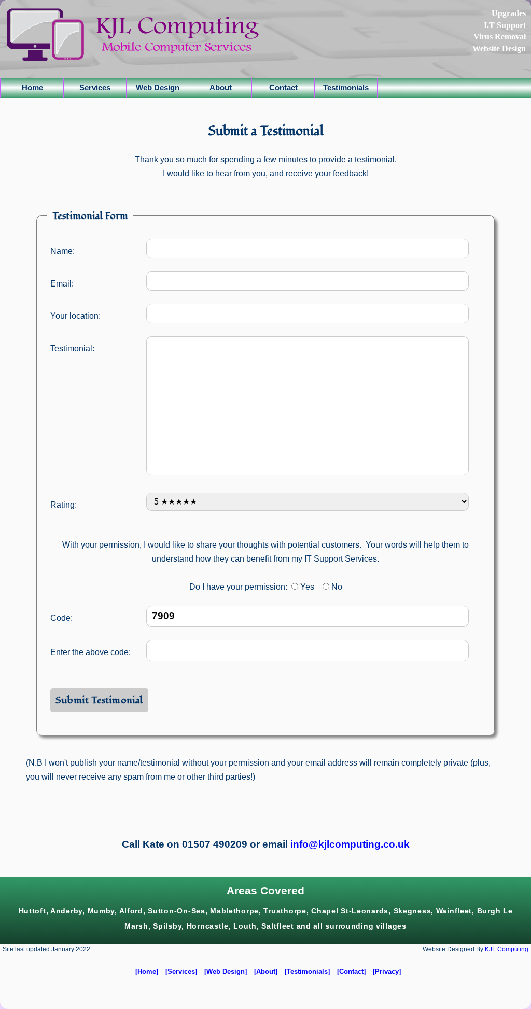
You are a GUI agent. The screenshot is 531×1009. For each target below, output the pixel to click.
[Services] (181, 971)
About (220, 87)
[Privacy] (387, 971)
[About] (265, 971)
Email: (62, 283)
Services (94, 87)
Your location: (75, 315)
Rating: (63, 504)
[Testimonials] (307, 971)
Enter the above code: (90, 652)
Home (32, 87)
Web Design (157, 87)
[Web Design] (225, 971)
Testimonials (346, 87)
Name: (62, 251)
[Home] (146, 971)
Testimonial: (72, 348)
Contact (283, 87)
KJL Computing (506, 949)
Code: (61, 617)
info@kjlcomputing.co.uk (350, 844)
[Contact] (351, 971)
